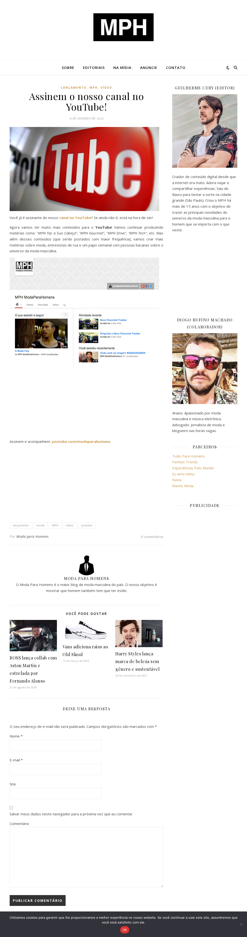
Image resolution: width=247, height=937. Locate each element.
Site (13, 784)
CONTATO (175, 67)
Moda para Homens (32, 536)
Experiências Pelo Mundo (193, 467)
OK (125, 930)
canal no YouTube (75, 217)
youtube (86, 525)
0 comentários (152, 536)
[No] (241, 924)
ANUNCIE (148, 67)
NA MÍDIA (122, 67)
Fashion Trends (185, 461)
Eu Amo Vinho (183, 474)
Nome (16, 736)
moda (40, 525)
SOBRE (68, 67)
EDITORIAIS (94, 67)
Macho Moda (182, 485)
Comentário (19, 823)
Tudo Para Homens (188, 456)
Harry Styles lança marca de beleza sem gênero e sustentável (137, 661)
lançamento (74, 88)
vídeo (106, 88)
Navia (176, 479)
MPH (93, 88)
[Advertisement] (86, 403)
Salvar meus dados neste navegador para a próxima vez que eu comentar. (71, 813)
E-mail (16, 760)
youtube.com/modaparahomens (81, 441)
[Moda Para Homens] (123, 27)
